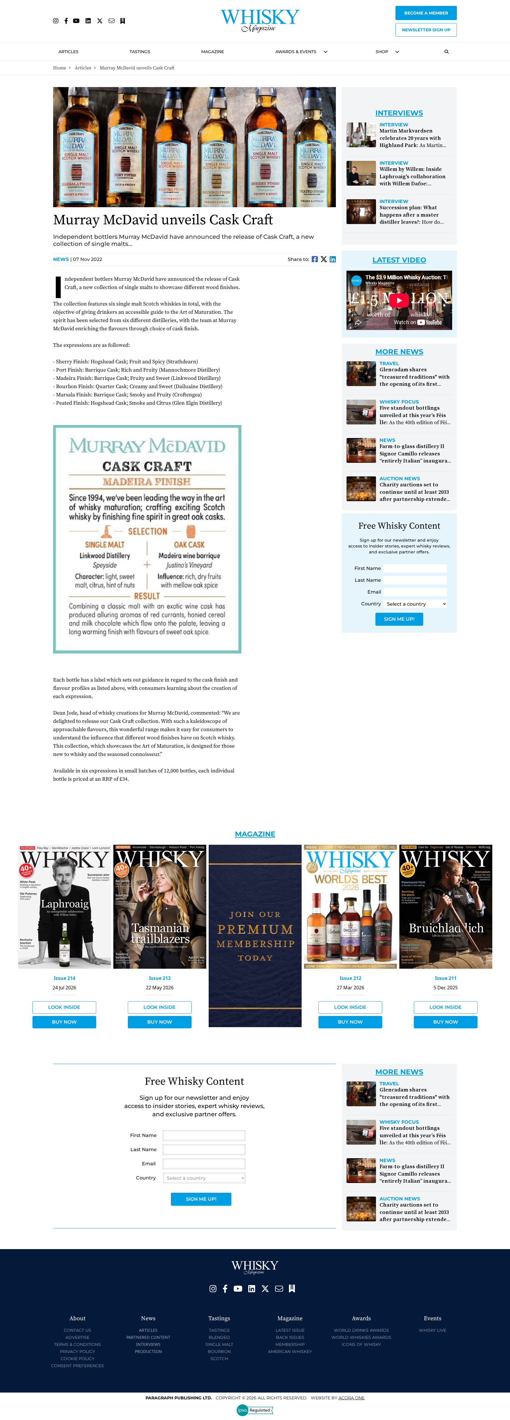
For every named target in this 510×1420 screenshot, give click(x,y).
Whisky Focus (399, 402)
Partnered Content (148, 1337)
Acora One (351, 1398)
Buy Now (64, 1022)
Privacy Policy (77, 1351)
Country (371, 604)
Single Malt (219, 1344)
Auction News (400, 478)
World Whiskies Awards (361, 1337)
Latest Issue (290, 1330)
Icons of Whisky (361, 1344)
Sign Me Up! (399, 619)
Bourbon (219, 1351)
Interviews (148, 1344)
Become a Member (426, 13)
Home (59, 68)
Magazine (212, 51)
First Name (367, 568)
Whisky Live (432, 1330)
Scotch (219, 1358)
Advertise (77, 1337)
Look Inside (64, 1007)
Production (148, 1351)
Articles (68, 51)
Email (374, 592)
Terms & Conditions (77, 1344)
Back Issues (290, 1337)
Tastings (140, 51)
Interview (394, 124)
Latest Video (399, 260)
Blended (219, 1337)
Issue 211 (446, 978)
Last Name (368, 580)
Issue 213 (160, 978)
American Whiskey (290, 1351)
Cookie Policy (77, 1358)
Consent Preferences (77, 1365)
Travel (389, 363)
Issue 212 (350, 978)
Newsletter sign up (426, 29)
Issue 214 (64, 978)
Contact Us (77, 1330)
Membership (290, 1344)
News (62, 259)
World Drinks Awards (361, 1330)
